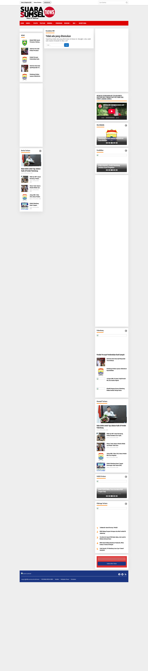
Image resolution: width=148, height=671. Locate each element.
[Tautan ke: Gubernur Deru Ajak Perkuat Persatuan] (24, 51)
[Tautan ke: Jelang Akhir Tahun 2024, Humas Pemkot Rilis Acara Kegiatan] (24, 197)
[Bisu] (121, 118)
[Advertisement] (31, 115)
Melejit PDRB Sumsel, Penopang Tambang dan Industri (35, 41)
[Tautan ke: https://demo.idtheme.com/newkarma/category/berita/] (40, 151)
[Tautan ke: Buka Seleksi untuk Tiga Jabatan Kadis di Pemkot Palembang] (31, 160)
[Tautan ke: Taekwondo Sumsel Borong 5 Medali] (112, 516)
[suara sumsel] (37, 13)
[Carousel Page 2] (109, 142)
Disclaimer (73, 579)
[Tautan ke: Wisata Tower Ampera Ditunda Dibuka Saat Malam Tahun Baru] (24, 188)
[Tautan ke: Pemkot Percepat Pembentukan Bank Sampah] (24, 60)
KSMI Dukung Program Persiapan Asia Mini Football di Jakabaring (113, 532)
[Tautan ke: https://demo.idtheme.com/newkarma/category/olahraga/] (126, 504)
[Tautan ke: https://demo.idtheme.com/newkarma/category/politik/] (126, 477)
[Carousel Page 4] (114, 142)
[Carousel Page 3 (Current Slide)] (112, 142)
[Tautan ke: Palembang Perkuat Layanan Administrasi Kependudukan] (24, 77)
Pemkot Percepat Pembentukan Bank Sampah (34, 58)
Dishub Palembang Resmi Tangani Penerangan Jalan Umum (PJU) (34, 204)
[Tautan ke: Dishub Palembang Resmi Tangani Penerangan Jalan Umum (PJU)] (24, 206)
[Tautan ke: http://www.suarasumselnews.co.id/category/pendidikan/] (126, 150)
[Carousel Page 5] (117, 142)
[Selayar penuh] (124, 118)
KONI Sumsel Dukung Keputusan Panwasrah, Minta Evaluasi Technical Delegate (112, 543)
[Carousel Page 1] (107, 142)
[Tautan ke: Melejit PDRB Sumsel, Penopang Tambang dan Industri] (24, 43)
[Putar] (99, 118)
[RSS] (125, 574)
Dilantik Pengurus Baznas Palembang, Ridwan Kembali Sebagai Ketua (116, 389)
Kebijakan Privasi (65, 579)
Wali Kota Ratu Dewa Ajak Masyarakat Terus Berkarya (35, 66)
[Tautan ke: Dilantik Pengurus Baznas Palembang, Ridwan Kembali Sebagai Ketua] (101, 392)
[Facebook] (119, 574)
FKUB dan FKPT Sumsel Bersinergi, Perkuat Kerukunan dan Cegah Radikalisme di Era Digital (35, 177)
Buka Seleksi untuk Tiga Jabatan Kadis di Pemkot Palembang (30, 170)
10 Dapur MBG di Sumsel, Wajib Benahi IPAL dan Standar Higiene (116, 379)
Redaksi (57, 579)
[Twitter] (122, 574)
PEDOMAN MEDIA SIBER (47, 579)
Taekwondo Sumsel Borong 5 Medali (108, 527)
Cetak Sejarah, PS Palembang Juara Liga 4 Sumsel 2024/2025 (112, 549)
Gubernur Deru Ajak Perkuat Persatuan (34, 49)
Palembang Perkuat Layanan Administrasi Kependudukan (35, 75)
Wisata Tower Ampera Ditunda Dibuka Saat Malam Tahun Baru (35, 187)
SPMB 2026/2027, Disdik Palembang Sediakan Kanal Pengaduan (109, 166)
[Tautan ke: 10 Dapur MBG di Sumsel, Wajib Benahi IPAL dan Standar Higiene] (101, 382)
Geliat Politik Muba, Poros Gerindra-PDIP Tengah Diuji (110, 490)
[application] (112, 111)
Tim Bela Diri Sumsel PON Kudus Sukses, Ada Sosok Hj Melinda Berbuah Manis (113, 538)
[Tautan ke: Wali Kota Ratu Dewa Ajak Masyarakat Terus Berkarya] (24, 68)
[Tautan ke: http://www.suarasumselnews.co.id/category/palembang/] (126, 125)
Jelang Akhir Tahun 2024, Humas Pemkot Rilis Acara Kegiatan (35, 196)
